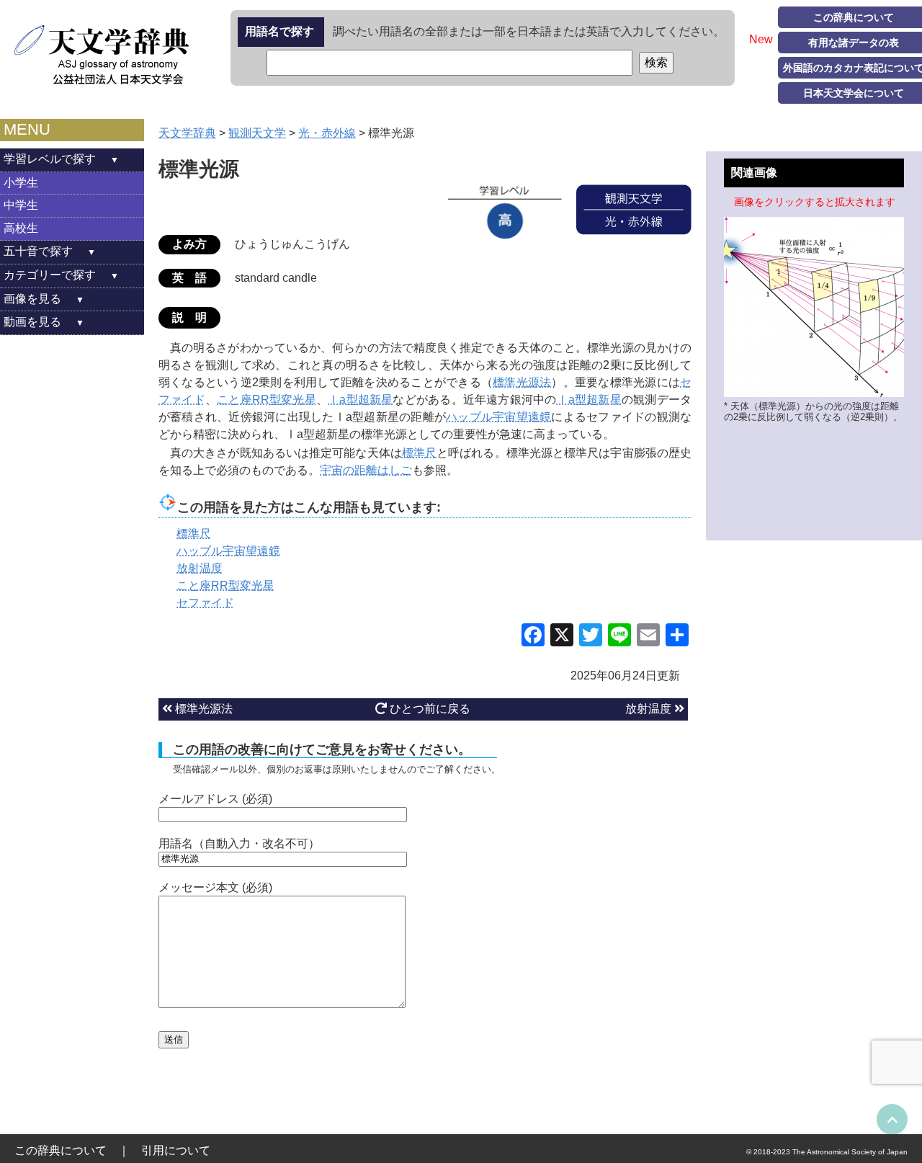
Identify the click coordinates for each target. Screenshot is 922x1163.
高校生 (21, 228)
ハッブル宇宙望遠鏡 (498, 417)
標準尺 (419, 453)
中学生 (21, 205)
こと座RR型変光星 (266, 399)
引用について (175, 1150)
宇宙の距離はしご (366, 470)
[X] (561, 636)
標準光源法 (522, 382)
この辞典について (60, 1150)
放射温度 (649, 709)
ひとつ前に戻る (428, 709)
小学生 (21, 183)
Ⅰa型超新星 (360, 399)
